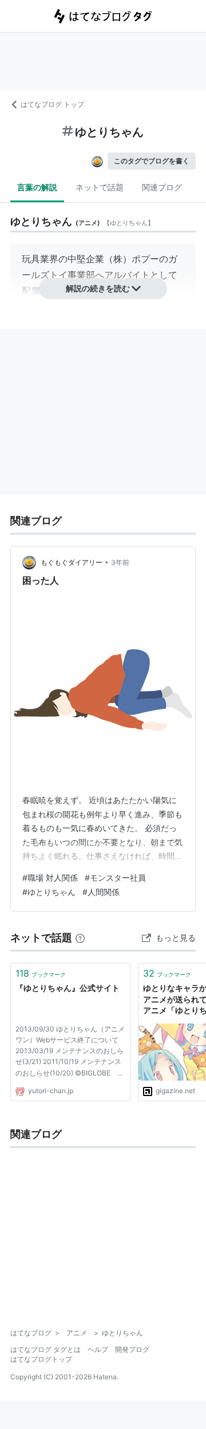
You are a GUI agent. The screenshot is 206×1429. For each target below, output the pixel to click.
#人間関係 (101, 892)
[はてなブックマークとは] (80, 938)
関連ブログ (162, 187)
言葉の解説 (37, 187)
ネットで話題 (100, 187)
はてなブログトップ (41, 1359)
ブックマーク (40, 973)
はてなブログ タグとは (45, 1349)
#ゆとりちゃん (49, 892)
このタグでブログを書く (151, 160)
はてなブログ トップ (52, 104)
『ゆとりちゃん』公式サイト (67, 988)
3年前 (120, 562)
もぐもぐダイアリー (71, 562)
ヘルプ (98, 1349)
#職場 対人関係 (50, 877)
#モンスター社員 (115, 877)
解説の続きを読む (98, 288)
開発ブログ (132, 1349)
